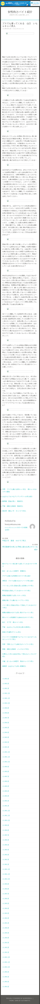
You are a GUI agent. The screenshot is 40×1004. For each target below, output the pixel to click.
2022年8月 (5, 889)
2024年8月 (5, 771)
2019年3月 (5, 987)
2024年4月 (5, 791)
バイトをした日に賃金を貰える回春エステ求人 (18, 586)
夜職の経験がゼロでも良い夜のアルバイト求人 (18, 612)
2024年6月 (5, 781)
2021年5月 (5, 933)
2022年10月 (6, 879)
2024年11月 (6, 757)
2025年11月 (6, 698)
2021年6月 (5, 928)
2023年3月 (5, 855)
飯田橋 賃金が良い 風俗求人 (12, 501)
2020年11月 (6, 962)
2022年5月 (5, 903)
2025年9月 (5, 708)
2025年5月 (5, 727)
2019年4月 (5, 982)
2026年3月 (5, 679)
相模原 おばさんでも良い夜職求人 (14, 666)
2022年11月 (6, 874)
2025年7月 (5, 718)
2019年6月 (5, 972)
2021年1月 (5, 952)
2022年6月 (5, 898)
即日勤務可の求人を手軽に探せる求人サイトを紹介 (20, 547)
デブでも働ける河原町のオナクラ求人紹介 (16, 576)
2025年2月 (5, 742)
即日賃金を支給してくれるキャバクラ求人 (16, 590)
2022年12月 (6, 869)
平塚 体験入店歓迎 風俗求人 (12, 506)
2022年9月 (5, 884)
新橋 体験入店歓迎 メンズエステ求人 (15, 649)
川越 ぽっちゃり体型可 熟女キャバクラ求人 (18, 661)
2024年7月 (5, 776)
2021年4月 (5, 938)
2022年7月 (5, 894)
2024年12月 (6, 752)
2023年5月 (5, 845)
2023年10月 (6, 820)
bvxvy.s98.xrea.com (18, 28)
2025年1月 (5, 747)
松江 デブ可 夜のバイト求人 (12, 622)
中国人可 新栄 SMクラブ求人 (14, 539)
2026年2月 (5, 683)
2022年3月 (5, 913)
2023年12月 (6, 811)
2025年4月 (5, 732)
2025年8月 (5, 713)
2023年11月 (6, 815)
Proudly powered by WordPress (19, 998)
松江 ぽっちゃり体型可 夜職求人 (14, 571)
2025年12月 (6, 693)
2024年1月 (5, 806)
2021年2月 (5, 947)
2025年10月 (6, 703)
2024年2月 (5, 801)
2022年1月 (5, 923)
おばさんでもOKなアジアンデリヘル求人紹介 (17, 496)
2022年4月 (5, 908)
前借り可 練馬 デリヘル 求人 (11, 632)
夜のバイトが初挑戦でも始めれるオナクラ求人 (18, 617)
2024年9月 (5, 767)
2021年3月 (5, 943)
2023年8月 (5, 830)
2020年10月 (6, 967)
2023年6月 (5, 840)
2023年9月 (5, 825)
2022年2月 (5, 918)
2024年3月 (5, 796)
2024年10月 (6, 762)
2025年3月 (5, 737)
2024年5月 (5, 786)
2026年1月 (5, 688)
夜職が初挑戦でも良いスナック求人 (14, 595)
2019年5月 (5, 977)
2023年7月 (5, 835)
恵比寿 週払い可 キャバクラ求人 (14, 511)
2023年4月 (5, 850)
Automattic (25, 1000)
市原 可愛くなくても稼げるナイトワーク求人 (18, 644)
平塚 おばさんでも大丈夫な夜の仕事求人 (16, 627)
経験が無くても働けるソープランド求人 (15, 600)
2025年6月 (5, 723)
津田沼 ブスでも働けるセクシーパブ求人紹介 (18, 581)
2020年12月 (6, 957)
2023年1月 (5, 864)
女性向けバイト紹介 (20, 12)
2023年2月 (5, 859)
